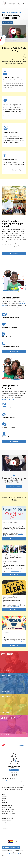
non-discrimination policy (13, 853)
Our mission (5, 780)
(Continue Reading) (15, 571)
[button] (24, 3)
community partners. (8, 399)
